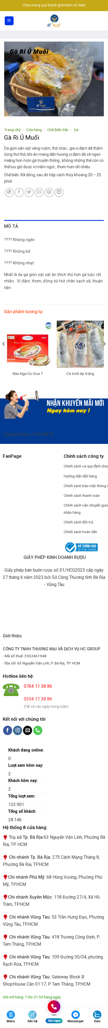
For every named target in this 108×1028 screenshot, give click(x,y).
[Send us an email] (27, 730)
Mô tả (11, 226)
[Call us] (37, 730)
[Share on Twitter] (29, 192)
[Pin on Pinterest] (49, 192)
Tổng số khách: (22, 811)
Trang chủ (12, 129)
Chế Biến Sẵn (57, 129)
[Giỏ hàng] (100, 21)
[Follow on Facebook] (7, 730)
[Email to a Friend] (39, 192)
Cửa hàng (34, 129)
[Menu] (9, 20)
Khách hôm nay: (23, 780)
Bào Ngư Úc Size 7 (28, 373)
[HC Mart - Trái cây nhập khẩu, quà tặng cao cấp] (54, 20)
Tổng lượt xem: (22, 796)
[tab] (54, 226)
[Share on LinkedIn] (59, 192)
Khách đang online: (26, 750)
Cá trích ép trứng (80, 373)
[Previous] (4, 355)
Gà (76, 129)
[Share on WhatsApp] (9, 192)
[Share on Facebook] (19, 192)
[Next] (104, 355)
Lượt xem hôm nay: (26, 765)
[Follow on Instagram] (17, 730)
